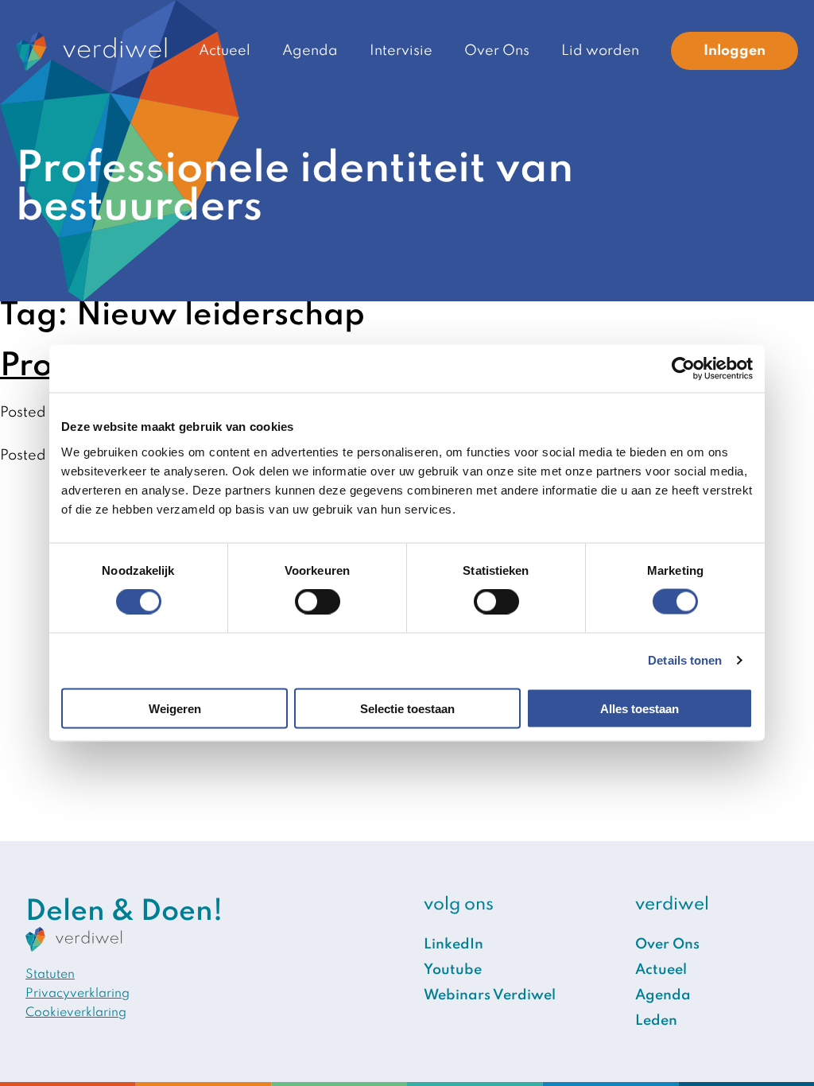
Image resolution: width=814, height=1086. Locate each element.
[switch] (317, 602)
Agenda (310, 51)
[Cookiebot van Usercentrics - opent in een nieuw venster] (683, 369)
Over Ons (496, 51)
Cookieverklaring (75, 1012)
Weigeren (175, 708)
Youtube (453, 970)
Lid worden (600, 51)
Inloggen (735, 51)
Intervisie (401, 51)
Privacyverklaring (77, 993)
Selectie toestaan (407, 708)
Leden (656, 1021)
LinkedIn (453, 944)
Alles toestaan (639, 708)
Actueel (224, 51)
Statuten (50, 974)
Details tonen (685, 660)
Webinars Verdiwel (490, 995)
